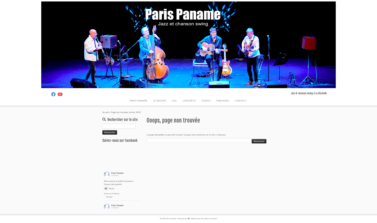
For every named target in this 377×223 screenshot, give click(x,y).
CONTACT (241, 100)
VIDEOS (205, 100)
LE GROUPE (159, 100)
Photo (111, 188)
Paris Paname (117, 173)
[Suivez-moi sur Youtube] (61, 94)
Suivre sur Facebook (111, 193)
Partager (109, 197)
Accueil (105, 112)
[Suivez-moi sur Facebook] (54, 94)
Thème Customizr (210, 218)
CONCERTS (189, 100)
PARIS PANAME (138, 100)
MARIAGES (222, 100)
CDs (174, 100)
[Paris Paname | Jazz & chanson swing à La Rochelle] (188, 44)
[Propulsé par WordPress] (189, 218)
